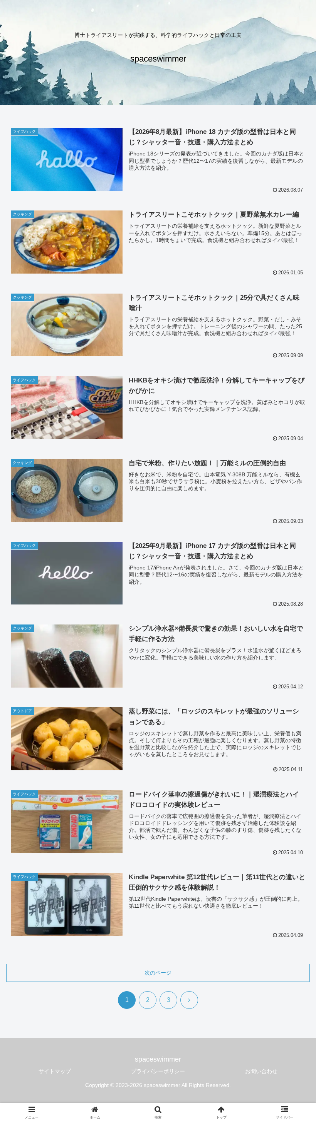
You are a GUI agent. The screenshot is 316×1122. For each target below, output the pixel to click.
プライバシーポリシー (158, 1071)
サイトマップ (55, 1071)
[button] (292, 1017)
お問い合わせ (261, 1071)
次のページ (158, 973)
